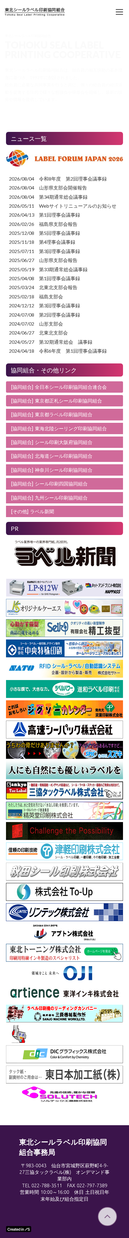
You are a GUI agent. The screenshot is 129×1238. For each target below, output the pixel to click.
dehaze (119, 12)
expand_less (107, 1216)
